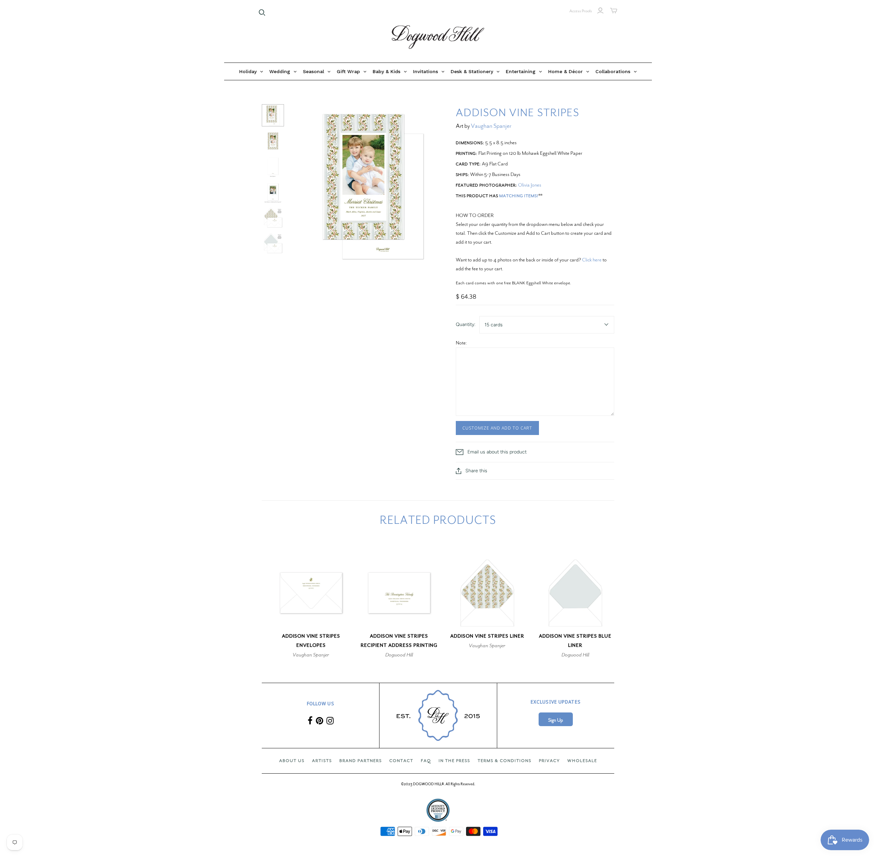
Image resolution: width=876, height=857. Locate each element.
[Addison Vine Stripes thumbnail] (273, 115)
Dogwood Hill (399, 654)
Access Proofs (580, 11)
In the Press (454, 760)
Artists (322, 760)
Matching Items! (518, 196)
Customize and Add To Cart (497, 428)
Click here (592, 259)
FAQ (426, 760)
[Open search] (262, 12)
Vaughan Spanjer (491, 126)
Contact (401, 760)
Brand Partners (360, 760)
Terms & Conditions (504, 760)
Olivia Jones (529, 184)
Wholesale (582, 760)
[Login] (600, 10)
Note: (461, 342)
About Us (292, 760)
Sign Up (555, 720)
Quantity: (465, 324)
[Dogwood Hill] (438, 37)
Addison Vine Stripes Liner (487, 636)
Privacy (549, 760)
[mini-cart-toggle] (613, 10)
